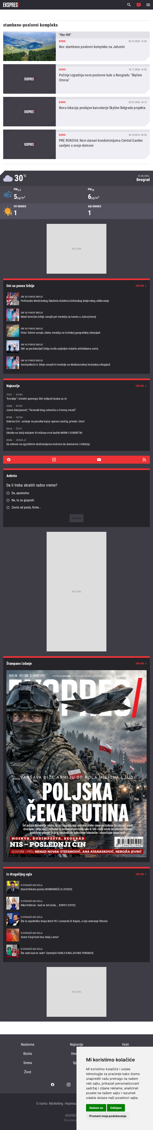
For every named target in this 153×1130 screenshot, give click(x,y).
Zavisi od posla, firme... (26, 507)
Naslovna (27, 1044)
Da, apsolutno (20, 493)
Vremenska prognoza (76, 178)
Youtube (99, 459)
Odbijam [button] (116, 1107)
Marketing (56, 1103)
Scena (27, 1063)
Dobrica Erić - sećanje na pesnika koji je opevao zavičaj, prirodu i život (76, 419)
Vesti (125, 1044)
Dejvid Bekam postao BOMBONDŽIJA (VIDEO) (76, 887)
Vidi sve (140, 285)
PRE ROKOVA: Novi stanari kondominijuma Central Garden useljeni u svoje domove (76, 144)
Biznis (27, 1053)
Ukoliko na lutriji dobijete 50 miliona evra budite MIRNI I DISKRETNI (76, 431)
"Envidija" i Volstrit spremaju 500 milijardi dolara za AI (76, 396)
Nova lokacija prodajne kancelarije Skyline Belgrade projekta (76, 111)
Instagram (54, 459)
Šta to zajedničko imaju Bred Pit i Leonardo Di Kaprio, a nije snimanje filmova (76, 919)
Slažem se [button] (96, 1107)
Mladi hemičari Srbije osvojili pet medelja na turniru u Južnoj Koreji (76, 314)
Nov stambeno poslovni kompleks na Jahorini (76, 46)
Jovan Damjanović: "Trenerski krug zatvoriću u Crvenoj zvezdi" (76, 408)
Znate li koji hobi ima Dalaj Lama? (76, 935)
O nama (41, 1103)
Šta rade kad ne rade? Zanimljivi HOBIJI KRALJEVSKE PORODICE (76, 951)
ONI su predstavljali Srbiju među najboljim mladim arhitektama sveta (76, 346)
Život (27, 1072)
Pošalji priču (139, 5)
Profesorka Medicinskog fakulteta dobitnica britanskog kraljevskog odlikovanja (76, 298)
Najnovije (76, 1044)
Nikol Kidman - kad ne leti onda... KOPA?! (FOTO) (76, 903)
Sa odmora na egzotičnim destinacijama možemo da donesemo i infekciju (76, 442)
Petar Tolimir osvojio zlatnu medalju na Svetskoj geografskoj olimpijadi (76, 330)
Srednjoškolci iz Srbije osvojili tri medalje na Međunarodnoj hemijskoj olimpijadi (76, 362)
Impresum (72, 1103)
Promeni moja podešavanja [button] (107, 1116)
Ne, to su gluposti (23, 500)
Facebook (8, 459)
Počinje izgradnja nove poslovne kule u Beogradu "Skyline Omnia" (76, 79)
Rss (144, 459)
